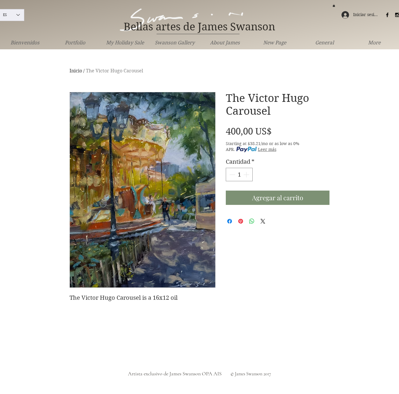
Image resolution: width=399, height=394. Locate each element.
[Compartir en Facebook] (229, 221)
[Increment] (247, 174)
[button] (334, 5)
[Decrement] (232, 174)
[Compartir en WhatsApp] (251, 221)
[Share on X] (262, 221)
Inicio (76, 71)
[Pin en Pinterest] (240, 221)
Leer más (267, 149)
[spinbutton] (239, 174)
